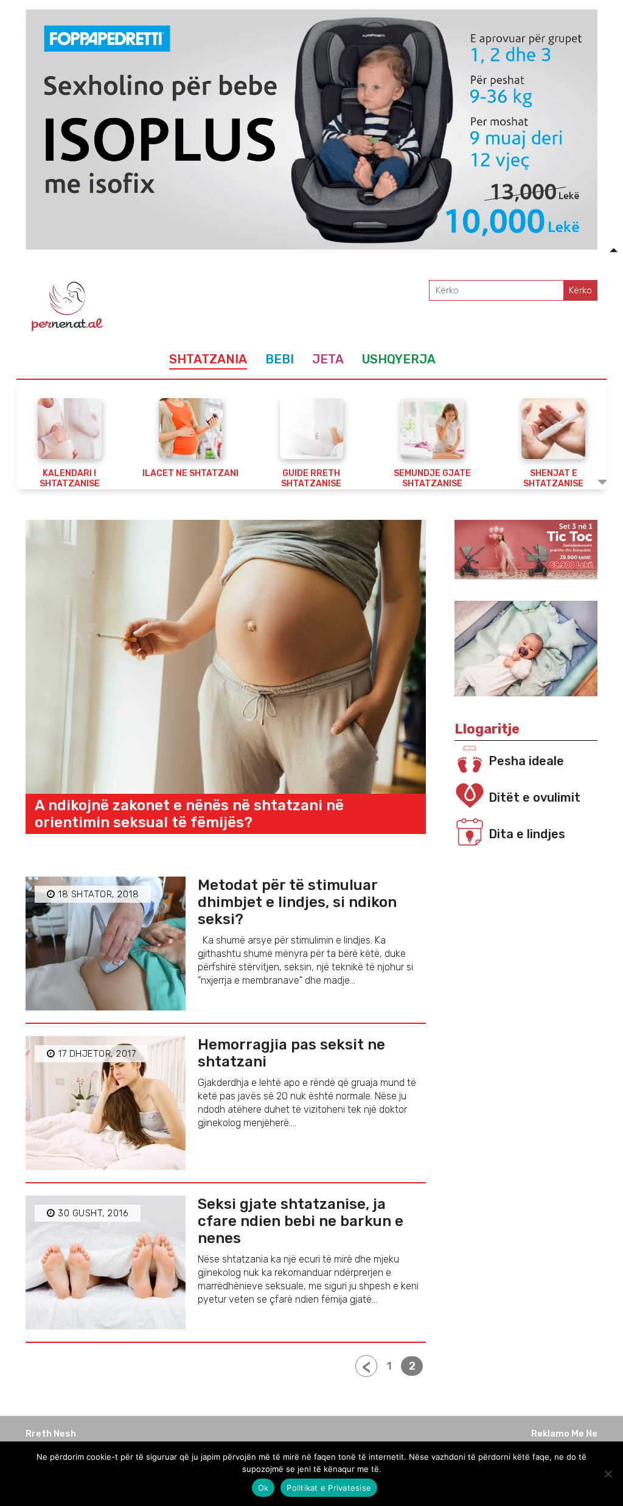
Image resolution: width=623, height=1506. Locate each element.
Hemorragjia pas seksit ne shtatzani (291, 1053)
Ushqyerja (399, 359)
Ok (263, 1488)
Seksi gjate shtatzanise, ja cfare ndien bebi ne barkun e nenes (300, 1221)
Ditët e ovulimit (534, 797)
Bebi (279, 359)
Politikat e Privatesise (329, 1488)
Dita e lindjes (527, 834)
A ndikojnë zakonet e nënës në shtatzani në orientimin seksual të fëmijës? (189, 814)
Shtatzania (208, 359)
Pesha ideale (526, 761)
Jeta (328, 359)
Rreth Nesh (51, 1433)
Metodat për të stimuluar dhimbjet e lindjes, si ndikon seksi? (297, 902)
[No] (608, 1474)
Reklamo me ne (564, 1433)
